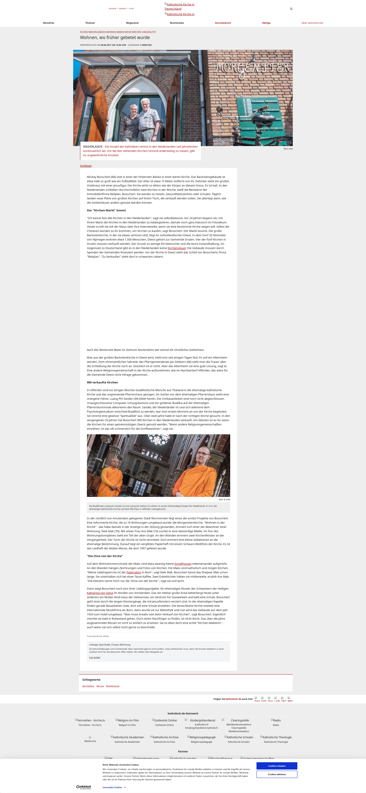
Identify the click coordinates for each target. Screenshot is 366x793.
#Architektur (88, 686)
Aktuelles (122, 8)
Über (312, 22)
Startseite (112, 8)
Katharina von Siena (100, 593)
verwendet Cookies (112, 787)
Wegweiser (132, 22)
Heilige (266, 22)
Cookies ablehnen (277, 774)
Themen (90, 22)
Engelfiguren (183, 564)
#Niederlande (112, 686)
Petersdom (134, 572)
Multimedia (177, 22)
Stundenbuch (223, 22)
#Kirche (100, 686)
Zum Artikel (94, 657)
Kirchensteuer (177, 248)
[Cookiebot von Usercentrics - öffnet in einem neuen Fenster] (83, 787)
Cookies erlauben (277, 766)
